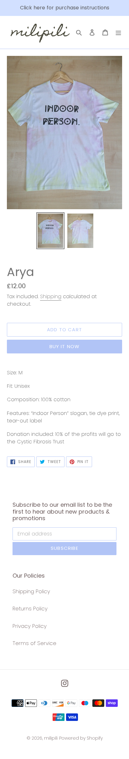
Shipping (50, 296)
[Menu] (118, 32)
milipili (51, 738)
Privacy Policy (30, 626)
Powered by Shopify (81, 738)
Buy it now (64, 346)
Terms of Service (34, 643)
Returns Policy (30, 608)
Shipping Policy (31, 591)
